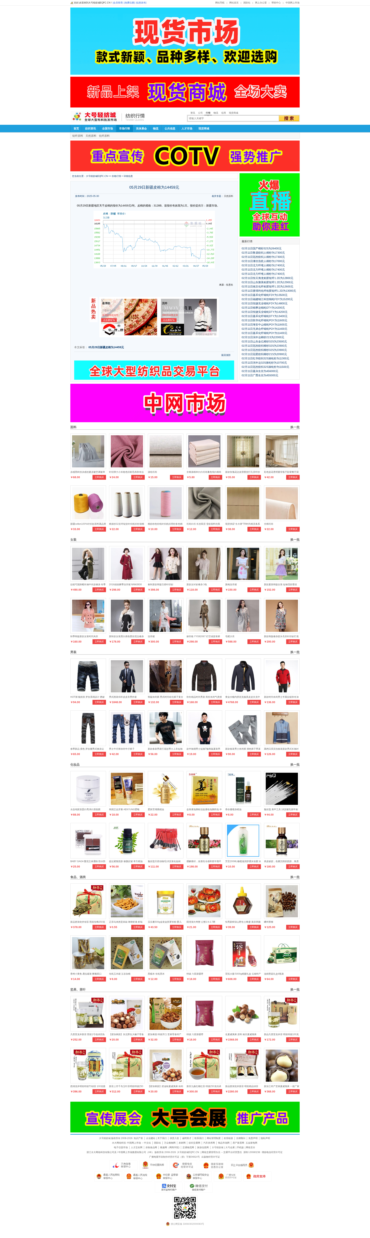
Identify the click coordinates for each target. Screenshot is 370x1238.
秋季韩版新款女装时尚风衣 (84, 636)
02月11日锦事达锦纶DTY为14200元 (263, 307)
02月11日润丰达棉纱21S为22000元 (263, 337)
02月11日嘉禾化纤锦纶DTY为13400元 (265, 316)
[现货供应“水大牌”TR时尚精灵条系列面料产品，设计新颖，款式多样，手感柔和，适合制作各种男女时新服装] (243, 520)
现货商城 (233, 113)
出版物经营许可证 (210, 1157)
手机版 (240, 1147)
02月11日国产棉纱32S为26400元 (262, 248)
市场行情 (124, 128)
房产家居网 (238, 1142)
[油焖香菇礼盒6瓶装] (281, 970)
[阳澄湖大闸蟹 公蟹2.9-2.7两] (204, 918)
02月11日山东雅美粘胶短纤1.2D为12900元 (267, 282)
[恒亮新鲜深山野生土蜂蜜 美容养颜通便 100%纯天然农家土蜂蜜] (243, 918)
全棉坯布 (268, 524)
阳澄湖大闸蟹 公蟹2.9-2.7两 (201, 922)
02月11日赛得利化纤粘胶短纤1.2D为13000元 (269, 290)
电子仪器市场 (121, 1147)
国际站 (246, 2)
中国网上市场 (292, 2)
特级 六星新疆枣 (195, 973)
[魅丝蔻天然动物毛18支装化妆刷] (165, 857)
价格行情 (116, 176)
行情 (208, 113)
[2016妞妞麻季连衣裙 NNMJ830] (127, 580)
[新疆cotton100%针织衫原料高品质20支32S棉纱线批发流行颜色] (88, 520)
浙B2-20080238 (251, 1152)
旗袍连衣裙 (231, 584)
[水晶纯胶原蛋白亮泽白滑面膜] (88, 805)
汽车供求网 (209, 1142)
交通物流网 (188, 1147)
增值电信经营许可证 (272, 1152)
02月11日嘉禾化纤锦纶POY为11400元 (264, 333)
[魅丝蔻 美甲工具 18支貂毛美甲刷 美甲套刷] (281, 805)
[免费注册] (129, 2)
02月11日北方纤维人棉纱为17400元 (263, 265)
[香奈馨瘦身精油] (243, 805)
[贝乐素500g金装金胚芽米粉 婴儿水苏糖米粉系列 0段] (165, 918)
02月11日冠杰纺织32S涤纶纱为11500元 (265, 366)
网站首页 (234, 2)
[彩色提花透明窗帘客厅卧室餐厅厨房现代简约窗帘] (281, 468)
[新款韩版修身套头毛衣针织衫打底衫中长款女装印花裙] (281, 632)
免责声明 (253, 1138)
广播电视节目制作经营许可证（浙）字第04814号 (174, 1157)
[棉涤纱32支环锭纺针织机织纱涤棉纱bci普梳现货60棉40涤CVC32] (127, 520)
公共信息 (170, 128)
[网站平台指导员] (243, 1165)
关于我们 (162, 1138)
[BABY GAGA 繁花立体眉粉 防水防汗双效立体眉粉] (88, 857)
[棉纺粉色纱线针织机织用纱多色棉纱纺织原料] (165, 520)
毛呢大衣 (230, 636)
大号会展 (230, 1147)
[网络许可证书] (153, 1165)
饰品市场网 (224, 1142)
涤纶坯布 (152, 472)
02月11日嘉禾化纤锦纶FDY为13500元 (265, 294)
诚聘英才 (186, 1138)
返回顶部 (225, 355)
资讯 (192, 113)
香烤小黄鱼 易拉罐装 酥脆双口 (86, 973)
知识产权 (138, 1138)
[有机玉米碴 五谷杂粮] (127, 970)
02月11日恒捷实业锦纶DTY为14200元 (265, 311)
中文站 (147, 1142)
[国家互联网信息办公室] (228, 1176)
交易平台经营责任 (232, 1152)
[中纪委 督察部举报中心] (168, 1176)
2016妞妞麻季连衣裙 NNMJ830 (125, 584)
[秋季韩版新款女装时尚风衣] (88, 632)
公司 (200, 113)
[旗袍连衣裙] (243, 580)
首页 (76, 128)
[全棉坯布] (281, 520)
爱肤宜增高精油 (156, 809)
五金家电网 (251, 1142)
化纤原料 (104, 135)
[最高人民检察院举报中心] (108, 1176)
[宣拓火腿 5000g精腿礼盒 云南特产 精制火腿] (243, 970)
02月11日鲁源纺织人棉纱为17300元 (263, 252)
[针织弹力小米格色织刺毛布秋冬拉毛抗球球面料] (127, 468)
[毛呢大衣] (243, 632)
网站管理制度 (214, 1138)
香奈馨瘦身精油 (233, 809)
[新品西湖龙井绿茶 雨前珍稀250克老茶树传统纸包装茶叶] (88, 918)
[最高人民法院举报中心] (138, 1176)
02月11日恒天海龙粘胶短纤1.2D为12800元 (267, 278)
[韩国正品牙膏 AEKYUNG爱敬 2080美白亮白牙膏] (127, 805)
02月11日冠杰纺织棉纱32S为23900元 (264, 345)
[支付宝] (169, 1188)
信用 (223, 113)
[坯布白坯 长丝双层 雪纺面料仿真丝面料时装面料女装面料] (204, 520)
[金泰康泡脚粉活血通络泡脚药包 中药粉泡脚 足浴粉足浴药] (204, 805)
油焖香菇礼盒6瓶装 (274, 973)
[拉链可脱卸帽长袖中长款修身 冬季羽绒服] (88, 580)
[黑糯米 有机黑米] (165, 970)
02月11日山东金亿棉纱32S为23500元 (264, 341)
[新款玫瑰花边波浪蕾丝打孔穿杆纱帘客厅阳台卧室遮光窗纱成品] (243, 468)
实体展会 (141, 128)
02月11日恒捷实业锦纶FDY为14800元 (265, 303)
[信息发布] (141, 2)
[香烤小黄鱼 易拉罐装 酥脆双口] (88, 970)
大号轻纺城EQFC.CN (97, 176)
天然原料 (91, 135)
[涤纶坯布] (165, 468)
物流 (216, 113)
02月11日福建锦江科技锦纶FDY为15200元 (267, 299)
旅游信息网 (203, 1147)
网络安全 (250, 1147)
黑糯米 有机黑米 (156, 973)
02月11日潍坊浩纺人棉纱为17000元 (263, 261)
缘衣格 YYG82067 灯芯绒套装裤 (203, 636)
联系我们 (199, 1138)
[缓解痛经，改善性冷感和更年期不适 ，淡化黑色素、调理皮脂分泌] (204, 857)
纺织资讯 (90, 128)
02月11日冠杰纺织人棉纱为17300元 (263, 256)
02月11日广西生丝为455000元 (260, 375)
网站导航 (220, 2)
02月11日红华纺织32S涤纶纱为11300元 (265, 358)
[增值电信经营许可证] (183, 1165)
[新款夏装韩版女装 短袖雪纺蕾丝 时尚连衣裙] (281, 580)
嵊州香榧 (268, 922)
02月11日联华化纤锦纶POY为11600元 (264, 320)
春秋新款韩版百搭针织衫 (160, 584)
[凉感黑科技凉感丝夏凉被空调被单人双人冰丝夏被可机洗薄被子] (88, 468)
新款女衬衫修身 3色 (197, 584)
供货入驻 (174, 1138)
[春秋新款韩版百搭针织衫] (165, 580)
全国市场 (107, 128)
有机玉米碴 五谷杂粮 (119, 973)
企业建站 (150, 1138)
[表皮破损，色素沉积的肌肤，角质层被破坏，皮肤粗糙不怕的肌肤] (281, 857)
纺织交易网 (194, 1142)
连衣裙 (151, 636)
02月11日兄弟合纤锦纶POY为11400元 (264, 328)
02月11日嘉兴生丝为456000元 (260, 371)
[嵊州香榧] (281, 918)
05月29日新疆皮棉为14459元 (106, 347)
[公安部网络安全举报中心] (198, 1176)
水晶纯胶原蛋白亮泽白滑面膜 (85, 809)
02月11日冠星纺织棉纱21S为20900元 (264, 354)
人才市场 (187, 128)
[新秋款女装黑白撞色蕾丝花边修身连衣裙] (127, 632)
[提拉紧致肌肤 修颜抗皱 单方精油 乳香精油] (127, 857)
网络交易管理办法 (211, 1152)
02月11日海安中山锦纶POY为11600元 (264, 324)
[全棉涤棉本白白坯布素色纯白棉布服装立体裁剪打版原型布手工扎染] (204, 468)
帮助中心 (276, 2)
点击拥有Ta (109, 320)
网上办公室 (261, 2)
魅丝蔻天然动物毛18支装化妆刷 (164, 861)
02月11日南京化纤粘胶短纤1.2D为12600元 (267, 286)
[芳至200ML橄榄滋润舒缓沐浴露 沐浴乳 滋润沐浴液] (243, 857)
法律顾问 (240, 1138)
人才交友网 (136, 1147)
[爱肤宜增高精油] (165, 805)
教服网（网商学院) (169, 1147)
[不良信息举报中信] (123, 1165)
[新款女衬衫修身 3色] (204, 580)
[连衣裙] (165, 632)
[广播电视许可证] (213, 1165)
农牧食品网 (151, 1147)
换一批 (295, 427)
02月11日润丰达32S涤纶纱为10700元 (264, 362)
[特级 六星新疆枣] (204, 970)
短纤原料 (77, 135)
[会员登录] (118, 2)
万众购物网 (170, 1142)
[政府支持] (258, 1176)
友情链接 (228, 1138)
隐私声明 (265, 1138)
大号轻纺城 (217, 1147)
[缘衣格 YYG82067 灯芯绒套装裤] (204, 632)
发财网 (182, 1142)
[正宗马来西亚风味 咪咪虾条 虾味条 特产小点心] (127, 918)
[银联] (199, 1188)
